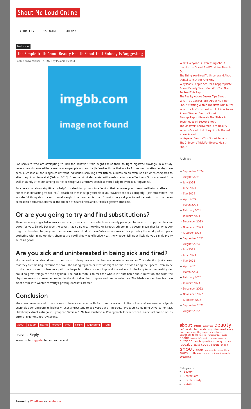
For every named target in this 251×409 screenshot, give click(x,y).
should (225, 345)
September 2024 (193, 171)
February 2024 (192, 210)
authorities (208, 326)
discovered (220, 329)
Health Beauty (193, 380)
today (184, 353)
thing (227, 350)
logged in (38, 340)
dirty (210, 329)
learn (214, 338)
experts (206, 332)
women (186, 357)
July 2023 (189, 249)
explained (217, 332)
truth (106, 324)
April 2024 (189, 199)
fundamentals (214, 335)
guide (224, 335)
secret (205, 344)
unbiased (216, 353)
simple (79, 324)
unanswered (203, 353)
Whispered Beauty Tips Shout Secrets (203, 138)
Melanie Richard (65, 60)
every (230, 329)
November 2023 (193, 227)
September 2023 (193, 238)
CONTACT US (27, 31)
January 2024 (191, 216)
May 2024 (189, 193)
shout (67, 324)
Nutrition (23, 46)
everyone (185, 332)
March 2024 (190, 204)
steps (220, 350)
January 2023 (191, 283)
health (44, 324)
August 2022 (191, 311)
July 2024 (189, 182)
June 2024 (189, 188)
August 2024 (191, 176)
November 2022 (193, 294)
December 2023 (193, 221)
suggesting (93, 324)
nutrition (186, 341)
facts (195, 335)
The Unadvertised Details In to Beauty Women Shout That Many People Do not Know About (205, 130)
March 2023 (190, 272)
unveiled (226, 353)
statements (210, 350)
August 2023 (191, 244)
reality (219, 341)
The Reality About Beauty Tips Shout (203, 96)
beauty (32, 324)
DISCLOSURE (50, 31)
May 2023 (189, 260)
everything (196, 332)
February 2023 (192, 277)
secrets (215, 345)
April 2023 (189, 266)
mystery (222, 338)
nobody (56, 324)
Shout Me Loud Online (48, 12)
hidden (194, 338)
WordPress (36, 401)
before (184, 329)
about (20, 324)
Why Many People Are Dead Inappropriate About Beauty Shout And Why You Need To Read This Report (206, 88)
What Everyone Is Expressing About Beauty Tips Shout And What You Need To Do (206, 67)
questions (208, 341)
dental (193, 329)
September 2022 (193, 305)
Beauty (188, 371)
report (228, 341)
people (197, 341)
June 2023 (189, 255)
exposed (185, 334)
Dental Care (191, 376)
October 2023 (192, 232)
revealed (186, 344)
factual (202, 335)
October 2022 (192, 299)
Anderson (55, 401)
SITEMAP (71, 31)
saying (197, 345)
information (203, 338)
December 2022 (193, 288)
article (197, 326)
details (202, 329)
